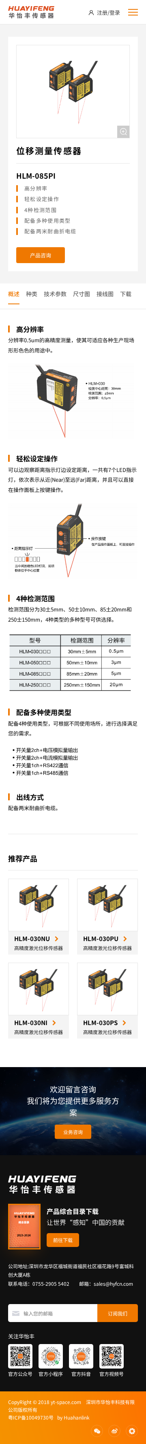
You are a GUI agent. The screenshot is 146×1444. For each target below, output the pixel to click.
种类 (31, 294)
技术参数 (55, 294)
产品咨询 (40, 255)
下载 (125, 294)
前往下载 (63, 1239)
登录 (115, 12)
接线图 (105, 294)
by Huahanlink (72, 1417)
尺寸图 (81, 294)
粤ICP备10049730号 (31, 1417)
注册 (102, 12)
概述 (13, 294)
